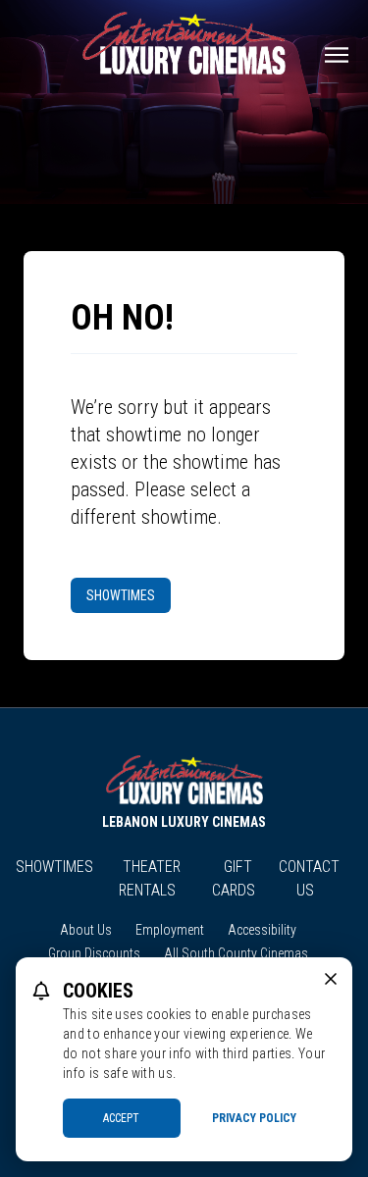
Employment (169, 930)
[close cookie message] (331, 979)
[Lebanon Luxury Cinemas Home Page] (184, 43)
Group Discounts (94, 953)
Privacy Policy (254, 1118)
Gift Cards (233, 878)
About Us (86, 930)
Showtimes (120, 595)
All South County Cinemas (236, 953)
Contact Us (309, 878)
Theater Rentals (150, 878)
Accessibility (262, 930)
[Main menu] (336, 55)
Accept (121, 1118)
